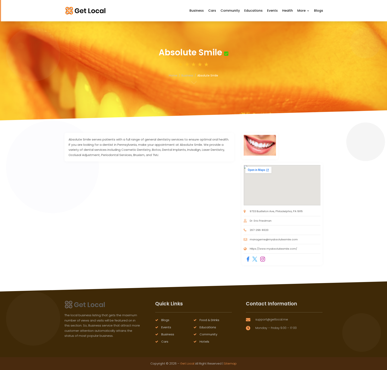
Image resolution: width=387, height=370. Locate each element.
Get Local (187, 363)
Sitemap (230, 363)
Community (230, 10)
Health (287, 10)
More (301, 10)
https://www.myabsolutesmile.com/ (273, 249)
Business (196, 10)
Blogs (318, 10)
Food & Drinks (209, 320)
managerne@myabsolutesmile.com (274, 239)
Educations (253, 10)
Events (272, 10)
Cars (212, 10)
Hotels (204, 341)
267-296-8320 (259, 230)
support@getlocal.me (271, 319)
